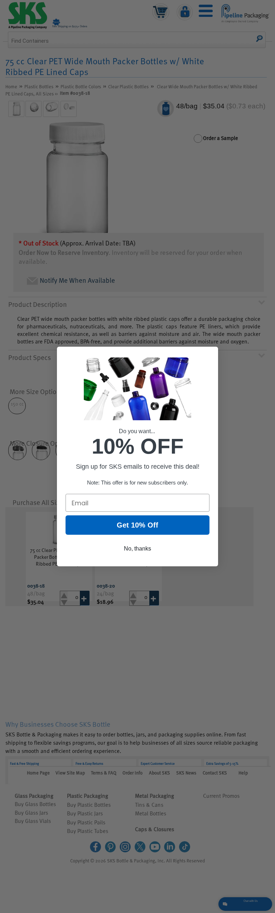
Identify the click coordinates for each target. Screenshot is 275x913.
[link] (76, 175)
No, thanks (137, 549)
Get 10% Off (137, 525)
